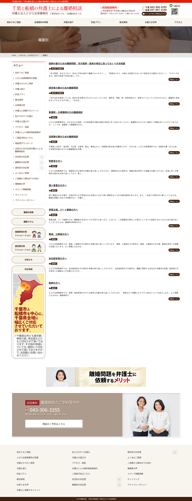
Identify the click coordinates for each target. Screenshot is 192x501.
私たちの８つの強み (24, 116)
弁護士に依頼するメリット (27, 110)
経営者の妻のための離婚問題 (63, 87)
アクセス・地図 (22, 126)
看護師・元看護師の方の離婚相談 (66, 112)
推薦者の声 (20, 183)
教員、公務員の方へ (59, 234)
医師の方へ (54, 283)
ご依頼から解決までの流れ (27, 178)
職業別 (60, 68)
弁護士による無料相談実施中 (28, 132)
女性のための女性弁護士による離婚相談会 (29, 150)
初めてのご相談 (14, 22)
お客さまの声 (151, 22)
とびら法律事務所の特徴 (26, 78)
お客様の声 (20, 105)
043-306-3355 (45, 409)
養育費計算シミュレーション (23, 248)
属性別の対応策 (22, 167)
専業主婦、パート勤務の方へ (63, 209)
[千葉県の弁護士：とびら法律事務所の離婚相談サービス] (50, 11)
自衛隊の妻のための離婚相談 (63, 136)
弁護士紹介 (69, 22)
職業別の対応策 (22, 162)
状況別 (54, 68)
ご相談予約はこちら (24, 137)
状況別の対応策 (22, 156)
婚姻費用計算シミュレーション (23, 233)
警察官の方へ (55, 161)
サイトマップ (21, 194)
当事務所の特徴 (41, 22)
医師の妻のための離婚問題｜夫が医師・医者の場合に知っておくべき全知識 (87, 63)
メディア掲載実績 (23, 189)
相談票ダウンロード (24, 143)
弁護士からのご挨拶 (24, 83)
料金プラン (96, 22)
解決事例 (123, 22)
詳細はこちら (174, 79)
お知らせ (28, 259)
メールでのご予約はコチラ (155, 14)
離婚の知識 (28, 212)
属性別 (54, 93)
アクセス (178, 22)
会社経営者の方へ (58, 258)
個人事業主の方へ (58, 185)
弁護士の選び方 (22, 121)
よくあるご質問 (22, 172)
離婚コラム (28, 221)
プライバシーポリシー (25, 200)
